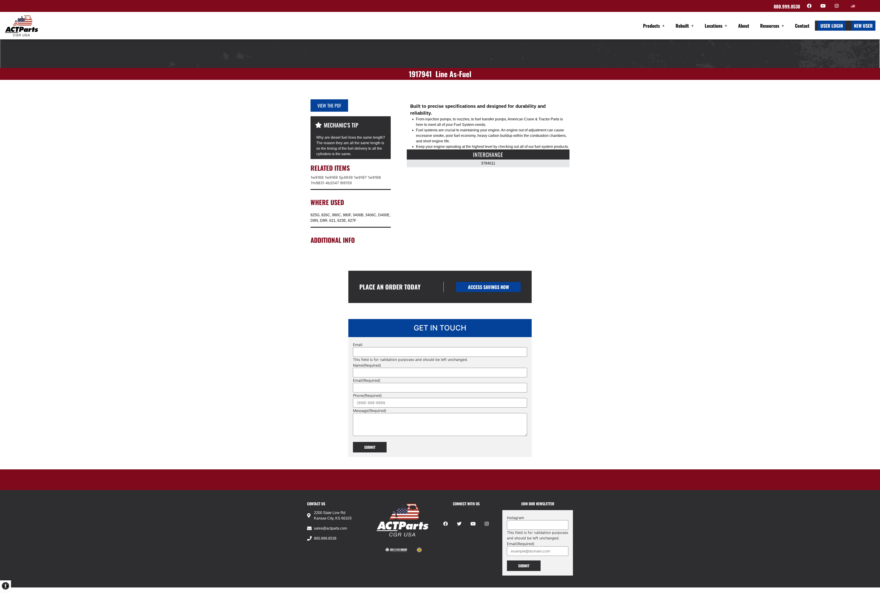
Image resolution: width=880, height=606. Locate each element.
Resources (769, 25)
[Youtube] (823, 6)
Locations (713, 25)
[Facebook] (809, 6)
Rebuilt (682, 25)
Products (651, 25)
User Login (831, 25)
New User (863, 25)
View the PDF (329, 105)
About (743, 25)
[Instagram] (836, 6)
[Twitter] (459, 523)
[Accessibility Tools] (5, 585)
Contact (802, 25)
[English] (852, 6)
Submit (369, 447)
